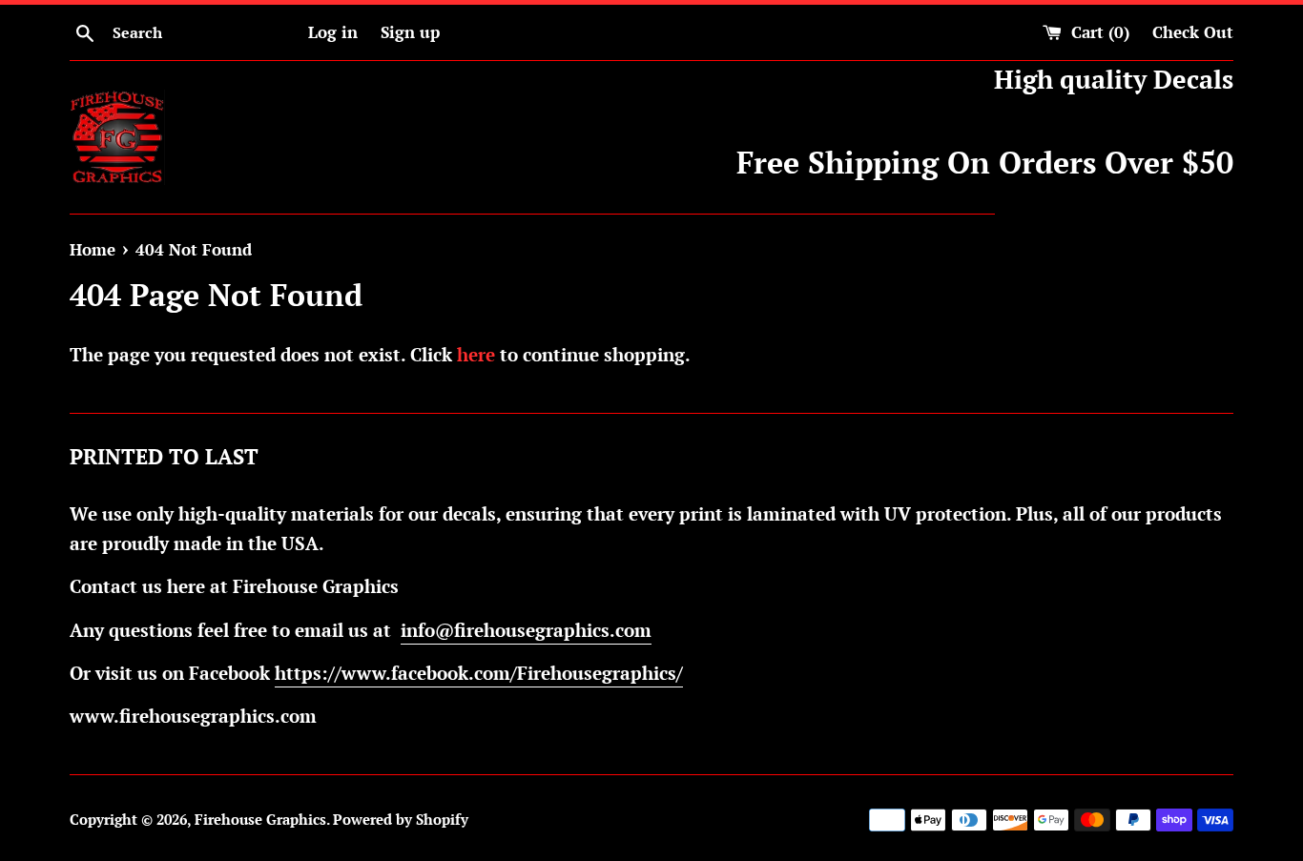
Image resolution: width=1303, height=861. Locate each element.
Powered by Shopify (400, 819)
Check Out (1192, 32)
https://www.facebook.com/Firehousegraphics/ (479, 673)
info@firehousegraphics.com (526, 630)
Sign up (410, 32)
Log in (333, 32)
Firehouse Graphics (260, 819)
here (476, 354)
